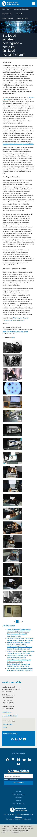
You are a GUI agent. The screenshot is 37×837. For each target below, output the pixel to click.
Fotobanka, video (7, 13)
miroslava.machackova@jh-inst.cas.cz (15, 331)
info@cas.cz (18, 817)
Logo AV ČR (19, 13)
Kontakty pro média (22, 18)
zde (13, 337)
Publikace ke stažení (7, 18)
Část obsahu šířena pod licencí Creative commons (18, 819)
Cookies (14, 828)
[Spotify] (18, 764)
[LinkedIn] (29, 759)
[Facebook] (7, 759)
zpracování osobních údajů (11, 779)
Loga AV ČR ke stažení (9, 716)
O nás (18, 791)
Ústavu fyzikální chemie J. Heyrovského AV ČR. (18, 144)
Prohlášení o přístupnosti (25, 828)
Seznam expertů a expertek (21, 9)
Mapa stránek (16, 826)
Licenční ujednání (26, 826)
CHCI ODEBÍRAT (18, 782)
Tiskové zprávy (6, 9)
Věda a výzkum (18, 794)
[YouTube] (24, 759)
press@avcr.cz (6, 712)
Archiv (5, 727)
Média (18, 800)
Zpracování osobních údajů (20, 830)
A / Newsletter (18, 771)
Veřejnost (18, 797)
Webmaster (15, 833)
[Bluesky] (18, 759)
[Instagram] (12, 759)
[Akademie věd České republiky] (18, 811)
